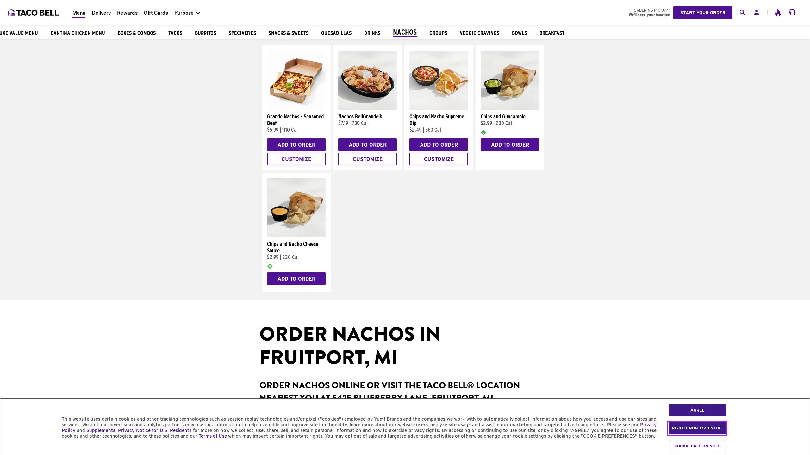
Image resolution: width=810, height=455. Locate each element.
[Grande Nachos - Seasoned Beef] (296, 108)
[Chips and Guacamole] (510, 108)
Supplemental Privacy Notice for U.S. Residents (138, 430)
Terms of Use (213, 436)
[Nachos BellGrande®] (367, 108)
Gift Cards (156, 12)
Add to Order (296, 145)
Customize (296, 159)
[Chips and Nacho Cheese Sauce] (296, 235)
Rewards (127, 12)
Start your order (703, 12)
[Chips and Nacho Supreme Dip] (438, 108)
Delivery (101, 12)
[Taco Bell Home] (34, 12)
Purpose (184, 12)
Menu (78, 12)
